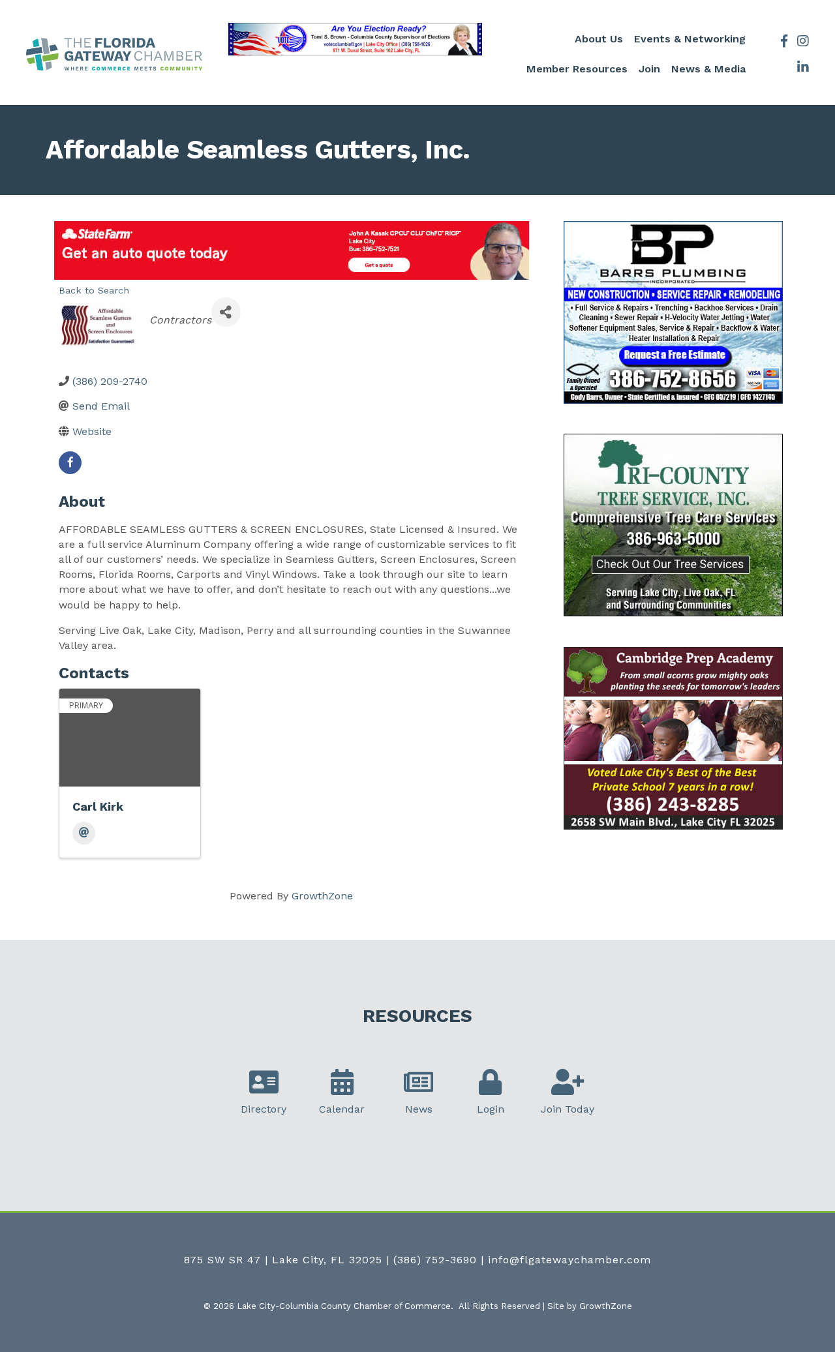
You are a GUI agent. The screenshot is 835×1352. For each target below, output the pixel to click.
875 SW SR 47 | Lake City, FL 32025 (283, 1260)
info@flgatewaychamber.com (569, 1260)
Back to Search (94, 290)
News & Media (708, 69)
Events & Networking (690, 39)
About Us (599, 39)
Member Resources (577, 69)
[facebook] (70, 462)
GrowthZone (322, 896)
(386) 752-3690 (435, 1260)
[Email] (83, 833)
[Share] (226, 312)
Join (649, 69)
